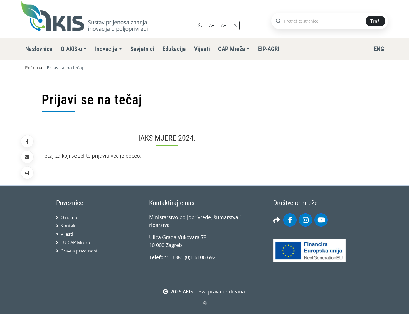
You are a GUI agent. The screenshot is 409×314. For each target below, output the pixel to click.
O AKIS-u (71, 49)
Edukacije (174, 49)
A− (223, 25)
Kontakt (69, 226)
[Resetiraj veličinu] (235, 25)
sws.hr (205, 303)
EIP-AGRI (268, 49)
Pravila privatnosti (80, 251)
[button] (27, 172)
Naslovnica (39, 49)
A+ (211, 25)
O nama (69, 217)
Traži (375, 21)
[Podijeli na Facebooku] (27, 141)
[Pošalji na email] (27, 157)
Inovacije (106, 49)
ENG (379, 49)
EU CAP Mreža (75, 242)
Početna (33, 68)
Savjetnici (142, 49)
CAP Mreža (231, 49)
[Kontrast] (200, 25)
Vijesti (202, 49)
